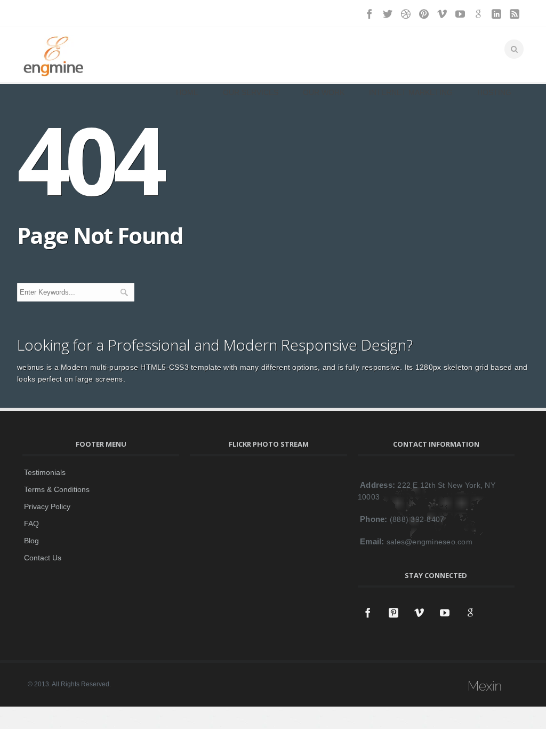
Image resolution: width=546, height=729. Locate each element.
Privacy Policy (47, 506)
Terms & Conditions (57, 489)
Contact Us (42, 557)
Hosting (494, 92)
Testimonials (45, 472)
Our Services (250, 92)
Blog (31, 540)
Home (187, 92)
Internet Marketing (411, 92)
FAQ (31, 523)
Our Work (323, 92)
